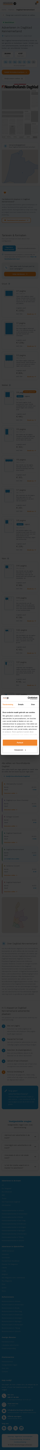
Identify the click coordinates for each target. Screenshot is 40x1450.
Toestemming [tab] (8, 704)
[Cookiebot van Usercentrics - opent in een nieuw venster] (28, 698)
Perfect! (20, 742)
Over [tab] (33, 704)
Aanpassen (18, 750)
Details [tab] (21, 704)
